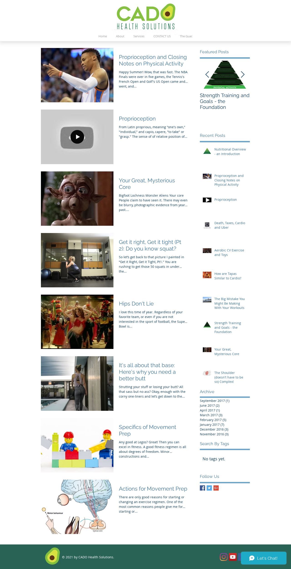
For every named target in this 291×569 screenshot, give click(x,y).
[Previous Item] (207, 74)
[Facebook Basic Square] (202, 488)
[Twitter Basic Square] (209, 488)
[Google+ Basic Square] (216, 488)
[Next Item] (243, 74)
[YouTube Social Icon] (233, 557)
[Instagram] (224, 557)
